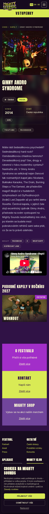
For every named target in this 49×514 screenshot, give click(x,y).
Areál (4, 448)
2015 (9, 120)
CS (31, 5)
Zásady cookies (11, 489)
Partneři (5, 444)
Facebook (25, 130)
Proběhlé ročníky (34, 448)
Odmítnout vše (24, 503)
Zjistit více (24, 364)
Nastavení (24, 508)
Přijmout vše (24, 496)
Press (4, 452)
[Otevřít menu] (44, 4)
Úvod (4, 27)
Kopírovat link (11, 246)
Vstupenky (24, 13)
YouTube (9, 130)
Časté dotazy (33, 444)
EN (35, 5)
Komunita (31, 452)
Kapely (13, 27)
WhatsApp (38, 241)
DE (39, 5)
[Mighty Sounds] (9, 6)
